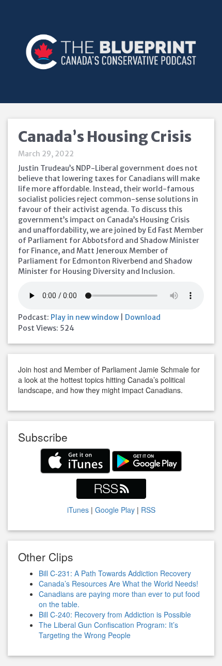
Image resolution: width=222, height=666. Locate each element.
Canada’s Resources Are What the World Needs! (118, 583)
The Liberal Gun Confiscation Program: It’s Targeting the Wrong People (108, 630)
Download (143, 317)
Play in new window (85, 317)
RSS (148, 510)
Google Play (115, 510)
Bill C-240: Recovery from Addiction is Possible (115, 614)
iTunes (78, 510)
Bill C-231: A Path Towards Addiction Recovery (115, 573)
